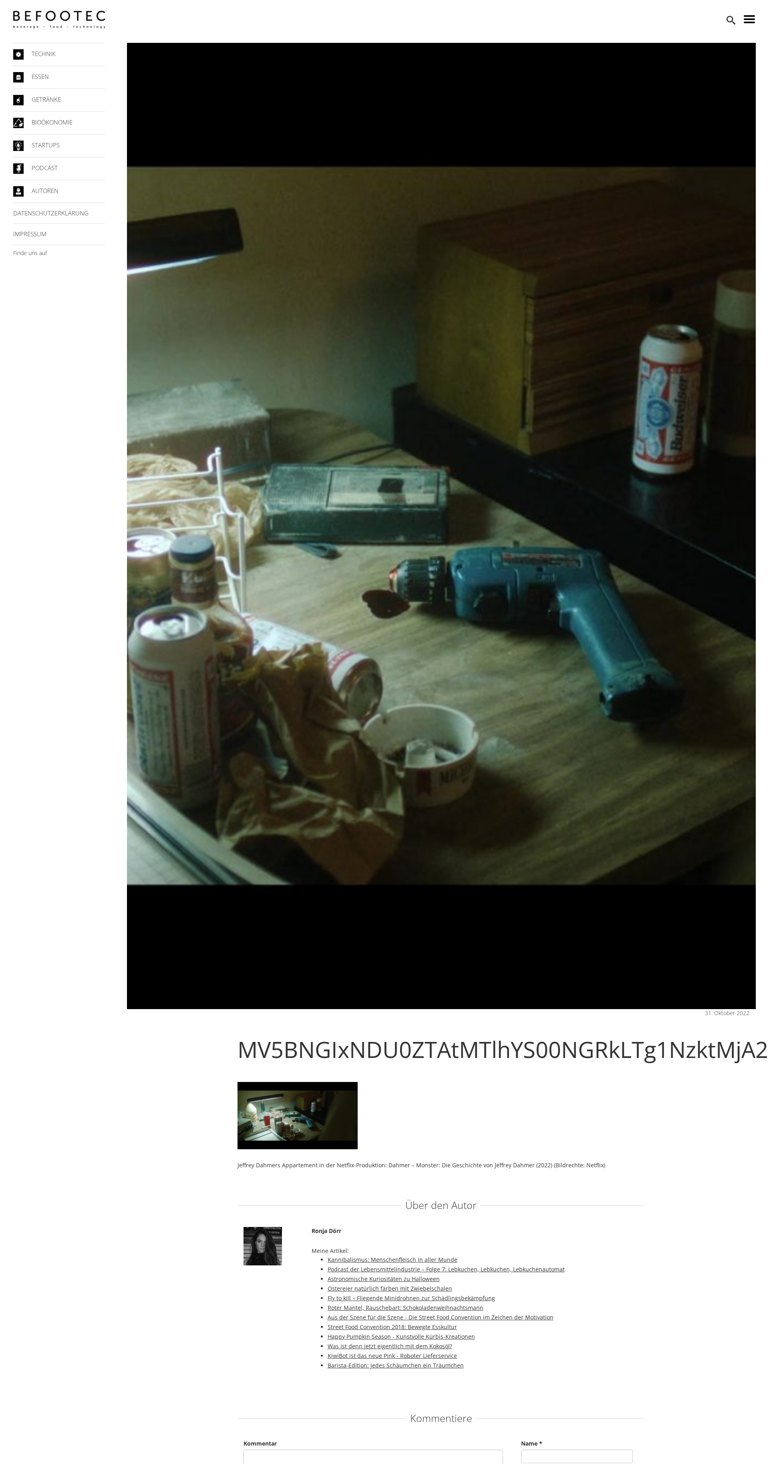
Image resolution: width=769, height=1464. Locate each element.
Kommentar (260, 1443)
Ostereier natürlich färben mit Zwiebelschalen (390, 1288)
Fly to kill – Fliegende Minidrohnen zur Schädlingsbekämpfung (411, 1298)
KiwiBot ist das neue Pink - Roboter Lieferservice (392, 1355)
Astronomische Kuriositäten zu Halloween (384, 1279)
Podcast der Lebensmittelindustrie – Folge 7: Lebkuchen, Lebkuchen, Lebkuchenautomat (446, 1269)
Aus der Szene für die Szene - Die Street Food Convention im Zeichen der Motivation (441, 1317)
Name (531, 1443)
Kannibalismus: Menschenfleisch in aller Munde (392, 1259)
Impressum (29, 234)
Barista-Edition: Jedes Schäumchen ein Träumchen (396, 1365)
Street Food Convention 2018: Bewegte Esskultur (392, 1327)
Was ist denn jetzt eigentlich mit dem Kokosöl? (390, 1346)
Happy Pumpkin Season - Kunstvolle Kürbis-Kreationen (401, 1336)
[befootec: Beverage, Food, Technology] (59, 19)
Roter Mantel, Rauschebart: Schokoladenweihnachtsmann (405, 1307)
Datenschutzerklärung (51, 213)
